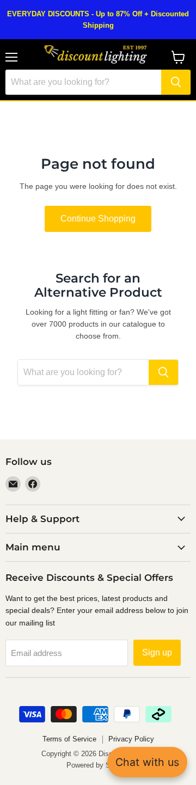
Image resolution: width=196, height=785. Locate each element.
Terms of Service (69, 739)
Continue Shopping (98, 218)
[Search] (176, 82)
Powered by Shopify (98, 765)
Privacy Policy (131, 739)
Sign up (157, 652)
